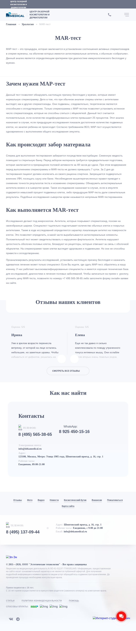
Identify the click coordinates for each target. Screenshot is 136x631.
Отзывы (17, 500)
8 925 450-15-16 (74, 431)
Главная (11, 24)
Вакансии (97, 500)
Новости (54, 500)
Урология (28, 24)
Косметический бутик (75, 500)
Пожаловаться (115, 500)
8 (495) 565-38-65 (35, 434)
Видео (41, 500)
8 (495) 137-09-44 (22, 532)
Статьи (10, 601)
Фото (29, 500)
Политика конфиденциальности (42, 601)
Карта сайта (68, 506)
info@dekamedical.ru (30, 448)
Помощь (74, 601)
